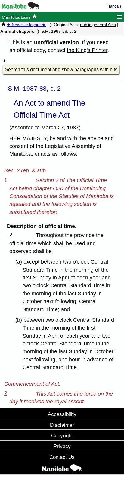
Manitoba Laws (17, 17)
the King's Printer (87, 50)
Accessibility (62, 414)
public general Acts (98, 24)
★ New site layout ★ (26, 24)
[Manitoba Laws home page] (3, 24)
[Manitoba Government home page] (62, 469)
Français (114, 6)
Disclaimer (62, 425)
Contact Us (62, 457)
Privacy (62, 446)
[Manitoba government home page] (20, 7)
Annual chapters (17, 31)
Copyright (62, 435)
